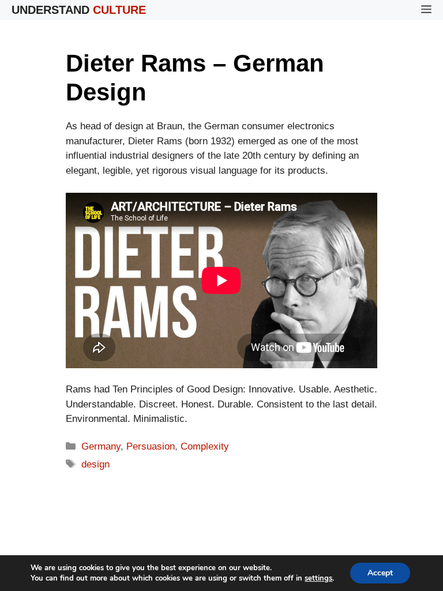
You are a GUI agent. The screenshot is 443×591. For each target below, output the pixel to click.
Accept (380, 572)
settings (318, 578)
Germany (101, 446)
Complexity (205, 446)
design (95, 464)
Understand (79, 9)
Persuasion (150, 446)
